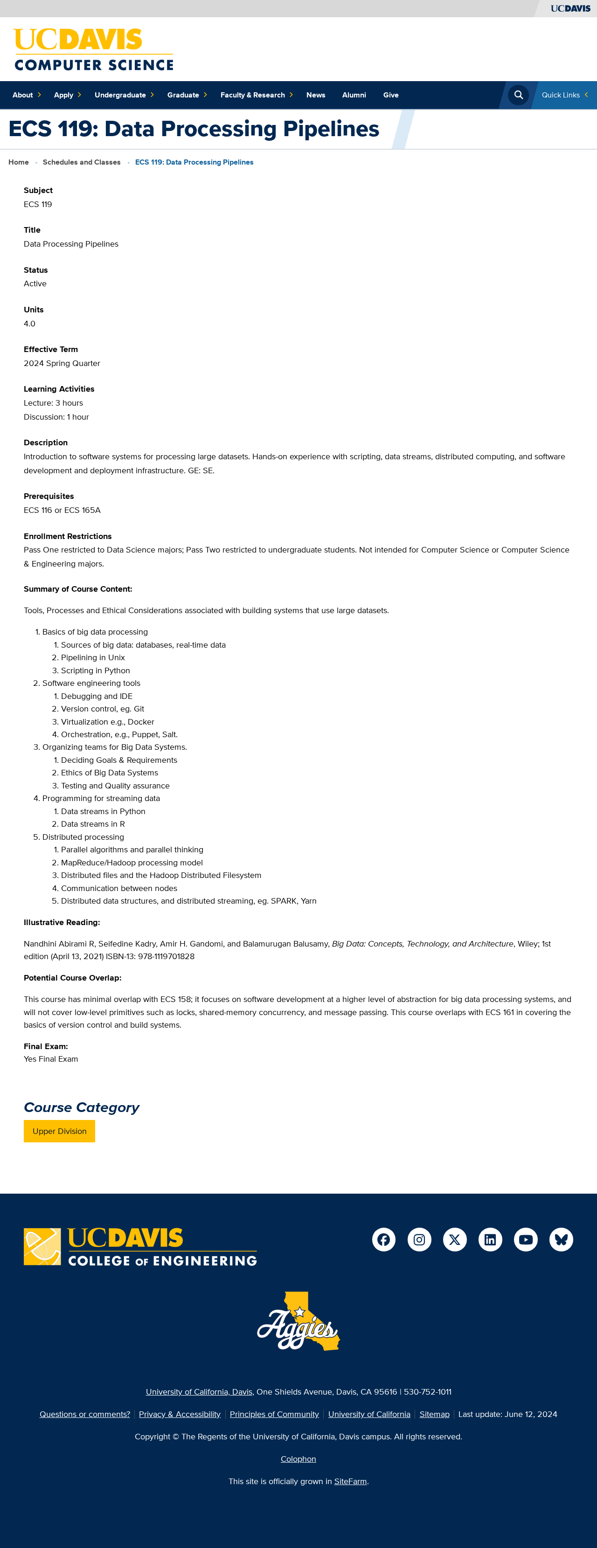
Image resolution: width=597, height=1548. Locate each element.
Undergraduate (120, 95)
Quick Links (561, 95)
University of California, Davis (199, 1391)
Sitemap (435, 1414)
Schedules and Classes (82, 162)
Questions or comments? (85, 1414)
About (23, 95)
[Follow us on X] (454, 1239)
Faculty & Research (253, 95)
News (316, 95)
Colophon (298, 1458)
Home (18, 162)
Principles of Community (274, 1414)
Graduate (183, 95)
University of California (369, 1414)
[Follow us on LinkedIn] (490, 1239)
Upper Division (60, 1131)
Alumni (354, 95)
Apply (63, 95)
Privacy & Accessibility (180, 1414)
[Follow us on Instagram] (419, 1239)
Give (391, 95)
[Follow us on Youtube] (525, 1239)
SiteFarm (350, 1481)
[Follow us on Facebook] (384, 1239)
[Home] (93, 48)
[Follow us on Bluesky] (561, 1239)
